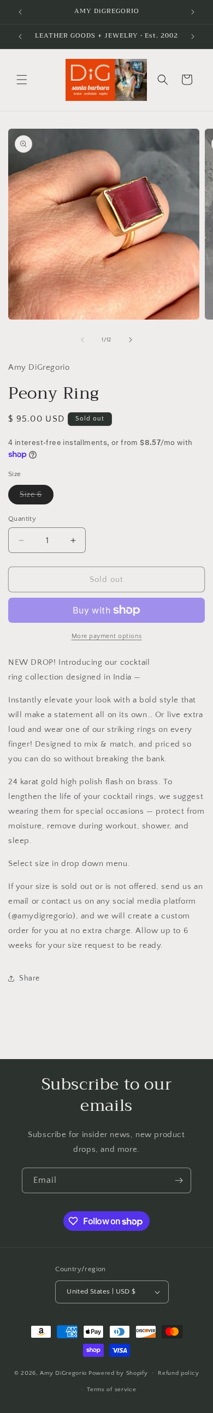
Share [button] (29, 978)
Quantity (22, 518)
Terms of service (111, 1389)
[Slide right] (131, 340)
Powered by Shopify (118, 1372)
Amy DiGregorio (63, 1372)
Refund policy (178, 1373)
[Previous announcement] (20, 12)
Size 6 (37, 497)
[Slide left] (82, 340)
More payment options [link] (107, 636)
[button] (22, 80)
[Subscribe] (179, 1180)
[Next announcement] (193, 12)
